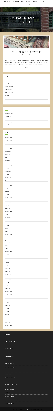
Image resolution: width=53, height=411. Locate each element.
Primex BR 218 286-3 (9, 119)
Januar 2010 (7, 248)
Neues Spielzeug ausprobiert (11, 122)
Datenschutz (7, 338)
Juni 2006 (7, 300)
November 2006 (8, 294)
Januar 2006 (7, 305)
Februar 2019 (7, 228)
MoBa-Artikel (24, 5)
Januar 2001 (7, 322)
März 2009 (7, 257)
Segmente (28, 1)
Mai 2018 (7, 237)
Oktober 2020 (8, 202)
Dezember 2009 (8, 251)
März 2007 (7, 285)
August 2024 (7, 154)
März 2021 (7, 194)
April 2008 (7, 262)
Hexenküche (36, 1)
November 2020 (8, 200)
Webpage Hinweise (9, 101)
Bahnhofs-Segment (9, 83)
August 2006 (7, 297)
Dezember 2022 (8, 177)
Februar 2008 (7, 268)
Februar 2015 (7, 242)
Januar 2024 (7, 163)
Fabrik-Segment (8, 89)
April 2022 (7, 180)
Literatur (43, 1)
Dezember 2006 (8, 291)
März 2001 (7, 317)
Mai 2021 (7, 188)
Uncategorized (8, 98)
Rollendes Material (9, 92)
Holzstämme (8, 116)
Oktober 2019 (8, 214)
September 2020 (8, 205)
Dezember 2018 (8, 234)
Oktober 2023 (8, 168)
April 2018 (7, 240)
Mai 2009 (7, 254)
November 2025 (8, 140)
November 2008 (8, 260)
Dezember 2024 (8, 146)
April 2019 (7, 223)
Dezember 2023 (8, 165)
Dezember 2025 (8, 137)
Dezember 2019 (8, 211)
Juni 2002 (7, 314)
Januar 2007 (7, 288)
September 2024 (8, 151)
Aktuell (22, 1)
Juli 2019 (7, 220)
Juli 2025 (7, 143)
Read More (27, 67)
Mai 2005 (7, 308)
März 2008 (7, 265)
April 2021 (7, 191)
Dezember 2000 (8, 325)
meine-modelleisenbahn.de (11, 341)
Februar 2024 (7, 160)
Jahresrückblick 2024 (9, 124)
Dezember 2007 (8, 274)
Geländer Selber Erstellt (26, 52)
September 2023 (8, 171)
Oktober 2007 (8, 279)
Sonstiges (7, 95)
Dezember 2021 (8, 183)
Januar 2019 (7, 231)
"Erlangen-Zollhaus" (11, 2)
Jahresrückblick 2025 (9, 113)
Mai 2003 (7, 311)
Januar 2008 (7, 271)
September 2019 (8, 217)
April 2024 (7, 157)
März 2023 (7, 174)
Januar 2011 (7, 245)
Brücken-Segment (9, 86)
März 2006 (7, 302)
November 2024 (8, 148)
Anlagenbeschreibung (9, 81)
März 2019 (7, 225)
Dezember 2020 (8, 197)
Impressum (7, 334)
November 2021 (8, 185)
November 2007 (8, 277)
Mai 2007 (7, 282)
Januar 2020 (7, 208)
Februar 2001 (7, 319)
